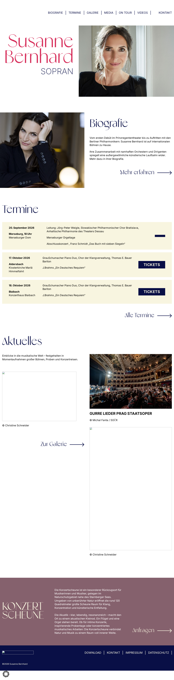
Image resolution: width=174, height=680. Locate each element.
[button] (6, 674)
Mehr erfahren (137, 172)
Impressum (134, 652)
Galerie (93, 12)
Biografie (55, 12)
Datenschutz (158, 652)
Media (108, 12)
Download (93, 652)
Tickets (152, 264)
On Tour (125, 12)
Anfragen (143, 630)
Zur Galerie (54, 444)
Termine (75, 12)
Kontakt (165, 12)
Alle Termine (139, 315)
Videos (142, 12)
